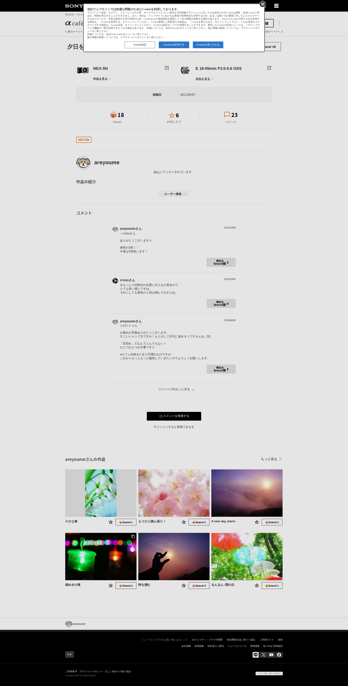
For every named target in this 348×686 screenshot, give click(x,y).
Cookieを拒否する (174, 44)
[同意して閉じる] (262, 4)
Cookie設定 (139, 44)
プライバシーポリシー (134, 37)
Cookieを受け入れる (208, 44)
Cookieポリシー (123, 34)
